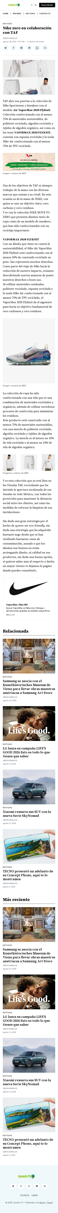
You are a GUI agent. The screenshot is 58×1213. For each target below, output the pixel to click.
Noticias (30, 13)
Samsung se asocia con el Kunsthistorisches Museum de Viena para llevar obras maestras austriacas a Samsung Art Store (29, 687)
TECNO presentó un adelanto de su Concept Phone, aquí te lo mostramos (28, 875)
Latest (35, 1195)
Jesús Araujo (10, 38)
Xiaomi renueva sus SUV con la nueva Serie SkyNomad (27, 814)
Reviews (17, 13)
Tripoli (50, 1202)
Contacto (45, 13)
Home (5, 13)
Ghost (42, 1202)
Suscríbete (47, 5)
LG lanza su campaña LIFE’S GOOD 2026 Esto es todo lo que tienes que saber (26, 752)
